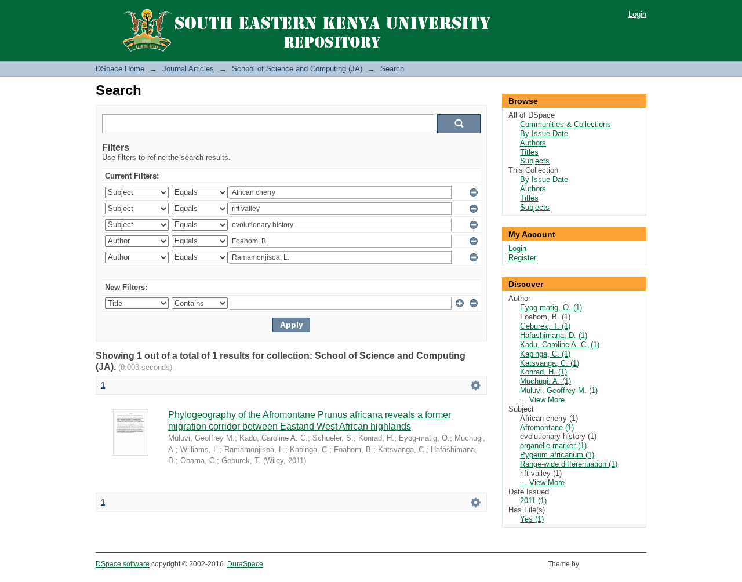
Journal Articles (188, 68)
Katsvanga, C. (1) (549, 363)
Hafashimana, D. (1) (553, 335)
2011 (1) (533, 500)
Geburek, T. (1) (545, 326)
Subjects (535, 161)
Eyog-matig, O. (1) (551, 307)
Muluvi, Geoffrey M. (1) (559, 390)
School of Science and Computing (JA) (297, 68)
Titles (529, 152)
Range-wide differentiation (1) (568, 464)
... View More (542, 399)
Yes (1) (532, 519)
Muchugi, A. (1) (545, 381)
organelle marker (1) (553, 445)
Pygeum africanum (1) (557, 454)
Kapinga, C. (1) (545, 354)
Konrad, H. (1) (543, 372)
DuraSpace (245, 564)
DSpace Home (120, 68)
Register (522, 257)
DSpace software (123, 564)
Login (637, 14)
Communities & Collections (565, 124)
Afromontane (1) (547, 427)
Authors (533, 143)
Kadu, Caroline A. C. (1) (559, 344)
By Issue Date (544, 133)
